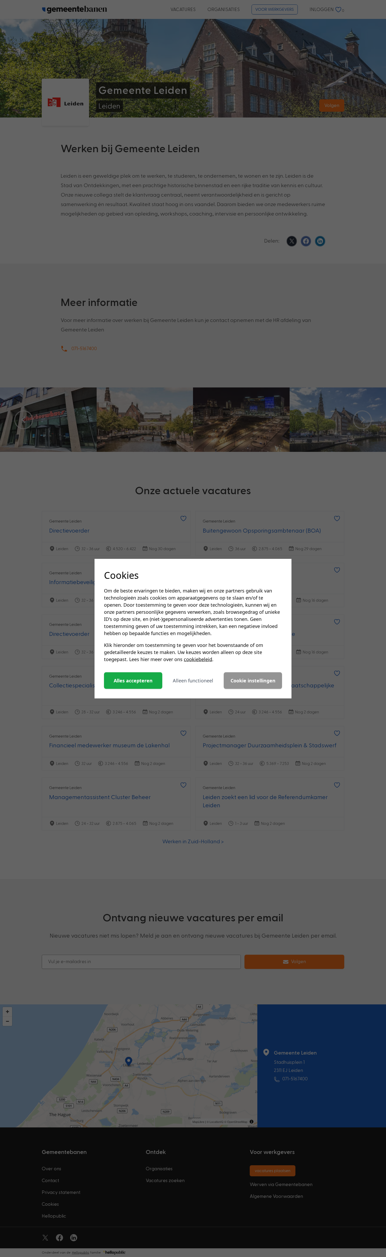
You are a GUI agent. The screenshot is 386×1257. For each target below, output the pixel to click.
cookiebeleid (198, 659)
